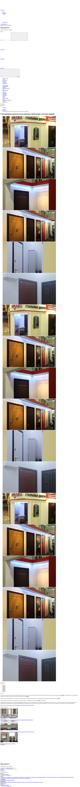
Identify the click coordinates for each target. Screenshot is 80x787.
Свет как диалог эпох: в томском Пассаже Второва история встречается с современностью (17, 731)
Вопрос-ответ (21, 782)
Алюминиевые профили (5, 87)
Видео (5, 782)
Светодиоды (5, 102)
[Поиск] (19, 36)
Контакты (9, 25)
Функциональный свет (44, 777)
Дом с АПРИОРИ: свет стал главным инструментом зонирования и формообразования (16, 719)
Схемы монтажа (32, 782)
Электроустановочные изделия (16, 778)
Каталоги (2, 782)
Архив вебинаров (13, 782)
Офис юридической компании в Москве (7, 743)
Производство (5, 780)
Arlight (8, 775)
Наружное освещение (5, 95)
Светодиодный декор (6, 778)
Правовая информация (4, 774)
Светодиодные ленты (4, 777)
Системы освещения (5, 93)
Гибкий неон (4, 97)
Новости (4, 12)
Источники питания (5, 81)
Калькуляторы (26, 782)
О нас (4, 11)
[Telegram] (8, 761)
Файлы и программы (39, 782)
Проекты (4, 13)
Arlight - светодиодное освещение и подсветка (25, 705)
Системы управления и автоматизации (23, 777)
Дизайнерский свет (51, 777)
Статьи (17, 782)
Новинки (4, 107)
